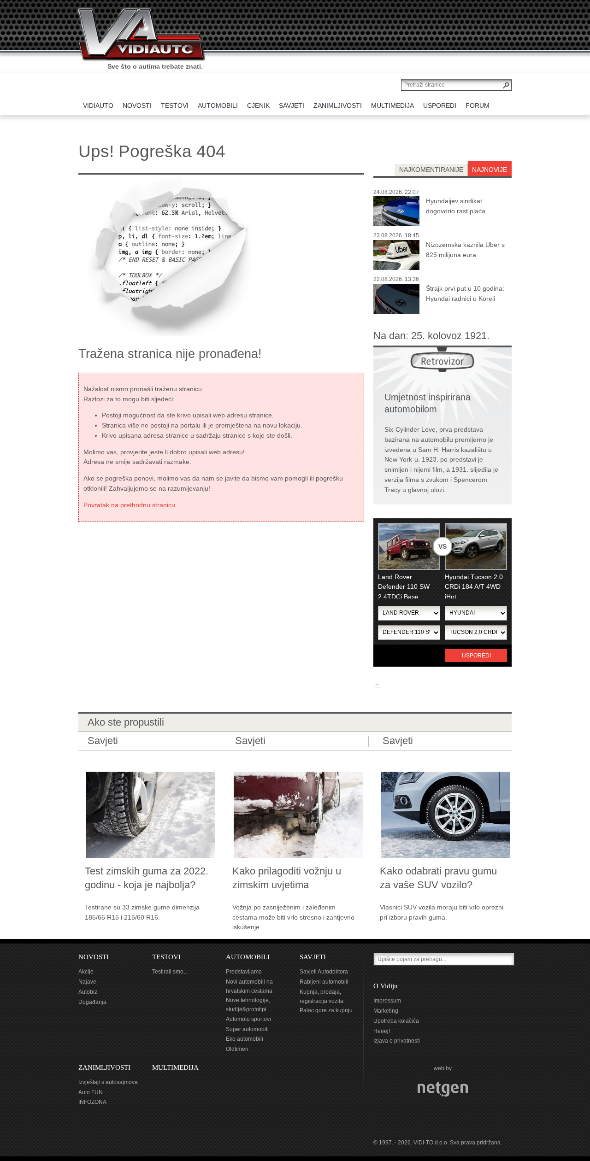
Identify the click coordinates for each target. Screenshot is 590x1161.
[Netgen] (443, 1089)
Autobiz (87, 992)
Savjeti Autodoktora (324, 971)
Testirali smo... (170, 971)
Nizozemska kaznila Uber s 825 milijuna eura (465, 249)
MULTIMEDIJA (175, 1067)
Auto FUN (90, 1092)
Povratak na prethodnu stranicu (129, 505)
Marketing (385, 1011)
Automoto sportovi (248, 1019)
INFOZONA (92, 1102)
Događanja (92, 1002)
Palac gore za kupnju (326, 1010)
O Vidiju (385, 986)
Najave (87, 982)
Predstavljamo (244, 971)
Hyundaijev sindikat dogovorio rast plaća (455, 206)
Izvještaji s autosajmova (108, 1082)
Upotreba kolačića (396, 1021)
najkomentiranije (431, 169)
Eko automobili (244, 1039)
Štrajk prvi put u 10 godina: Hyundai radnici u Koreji (465, 293)
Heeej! (381, 1031)
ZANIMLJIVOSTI (104, 1067)
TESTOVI (166, 957)
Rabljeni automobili (324, 982)
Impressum (387, 1000)
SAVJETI (313, 957)
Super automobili (247, 1029)
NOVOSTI (93, 957)
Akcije (86, 971)
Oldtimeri (237, 1049)
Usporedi (476, 655)
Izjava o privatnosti (396, 1041)
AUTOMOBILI (248, 957)
